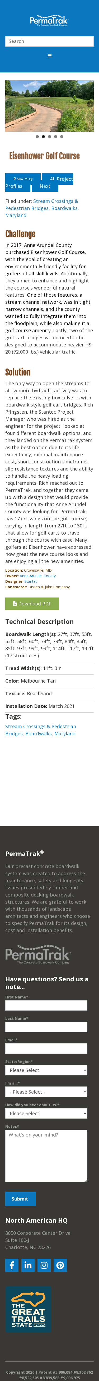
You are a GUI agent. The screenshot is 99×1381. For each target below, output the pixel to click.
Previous (9, 105)
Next (90, 105)
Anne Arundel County (38, 575)
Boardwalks (64, 208)
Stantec (31, 581)
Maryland (15, 215)
